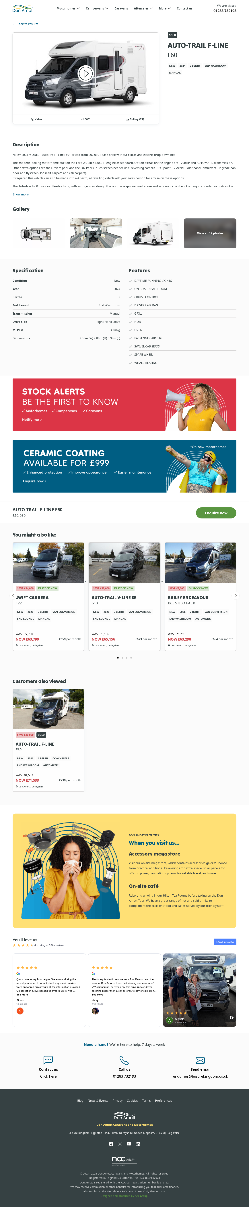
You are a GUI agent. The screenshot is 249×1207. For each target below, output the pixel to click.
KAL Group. (141, 1196)
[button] (68, 8)
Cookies (132, 1101)
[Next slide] (236, 596)
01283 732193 (224, 10)
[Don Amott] (23, 8)
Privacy (117, 1101)
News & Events (98, 1101)
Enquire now (216, 512)
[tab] (118, 658)
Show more (21, 194)
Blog (80, 1101)
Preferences (163, 1101)
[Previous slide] (13, 596)
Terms (146, 1101)
